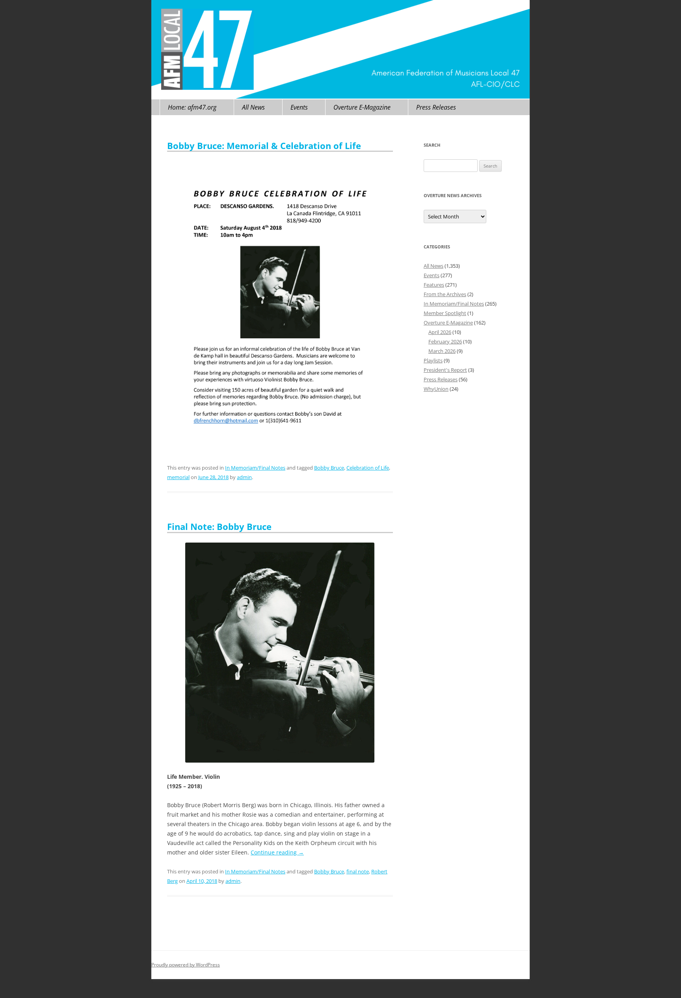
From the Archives (445, 294)
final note (357, 871)
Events (299, 107)
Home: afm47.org (192, 107)
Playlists (433, 360)
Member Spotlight (445, 313)
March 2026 (442, 350)
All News (253, 107)
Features (434, 284)
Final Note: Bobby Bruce (219, 526)
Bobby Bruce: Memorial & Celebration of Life (264, 145)
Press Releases (436, 107)
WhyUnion (436, 388)
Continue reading (277, 852)
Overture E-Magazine (362, 107)
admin (244, 477)
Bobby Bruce (329, 467)
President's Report (445, 369)
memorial (178, 477)
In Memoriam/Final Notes (255, 467)
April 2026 (439, 332)
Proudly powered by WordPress (185, 964)
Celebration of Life (367, 467)
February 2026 (445, 341)
